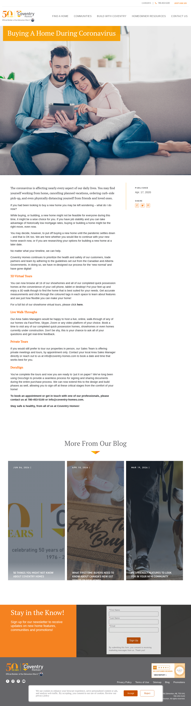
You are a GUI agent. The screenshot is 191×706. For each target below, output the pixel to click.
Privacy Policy (124, 682)
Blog (167, 682)
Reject (147, 693)
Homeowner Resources (149, 16)
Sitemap (157, 682)
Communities (83, 16)
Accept (130, 693)
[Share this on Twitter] (143, 206)
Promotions (179, 682)
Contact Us (179, 16)
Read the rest (43, 573)
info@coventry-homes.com (60, 356)
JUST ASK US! (180, 3)
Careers (146, 3)
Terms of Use (142, 682)
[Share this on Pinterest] (148, 206)
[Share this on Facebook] (137, 206)
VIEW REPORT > (160, 675)
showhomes (58, 283)
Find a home (60, 16)
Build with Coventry (112, 16)
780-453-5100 (164, 3)
